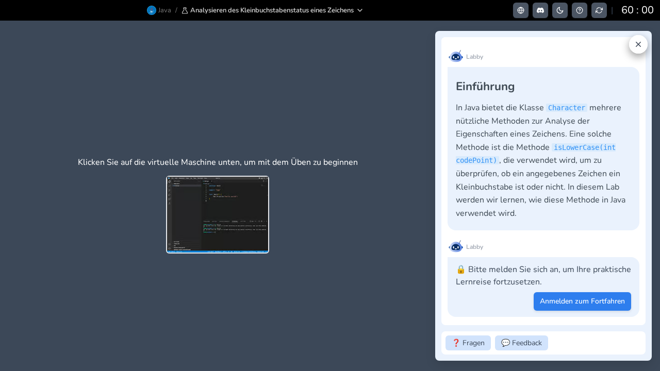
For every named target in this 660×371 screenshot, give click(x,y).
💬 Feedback (521, 343)
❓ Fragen (468, 343)
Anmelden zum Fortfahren (582, 301)
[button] (273, 10)
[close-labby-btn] (638, 44)
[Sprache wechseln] (521, 10)
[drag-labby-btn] (429, 196)
